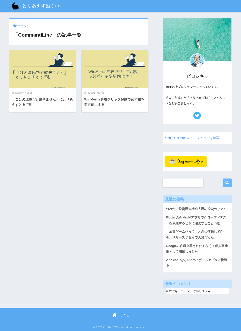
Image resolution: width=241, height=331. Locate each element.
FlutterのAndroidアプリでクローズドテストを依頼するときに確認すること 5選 (196, 220)
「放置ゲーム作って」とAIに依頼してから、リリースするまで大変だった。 (194, 234)
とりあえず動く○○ (41, 5)
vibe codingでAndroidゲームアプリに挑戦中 (196, 263)
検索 (227, 183)
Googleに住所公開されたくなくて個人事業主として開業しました (197, 249)
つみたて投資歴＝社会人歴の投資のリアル (196, 209)
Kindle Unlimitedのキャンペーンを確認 (192, 138)
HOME (123, 315)
